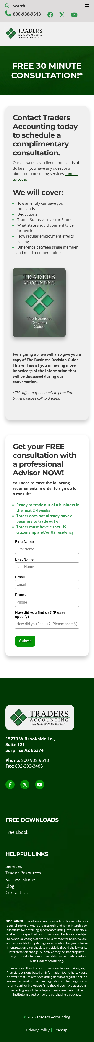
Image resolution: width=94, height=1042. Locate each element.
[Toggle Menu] (87, 6)
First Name (24, 542)
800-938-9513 (27, 14)
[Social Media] (50, 14)
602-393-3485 (29, 766)
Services (13, 866)
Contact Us (16, 892)
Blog (9, 886)
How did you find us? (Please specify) (40, 615)
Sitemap (60, 1030)
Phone (20, 595)
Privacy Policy (38, 1030)
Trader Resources (23, 873)
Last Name (24, 559)
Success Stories (20, 879)
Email (20, 577)
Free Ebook (16, 832)
